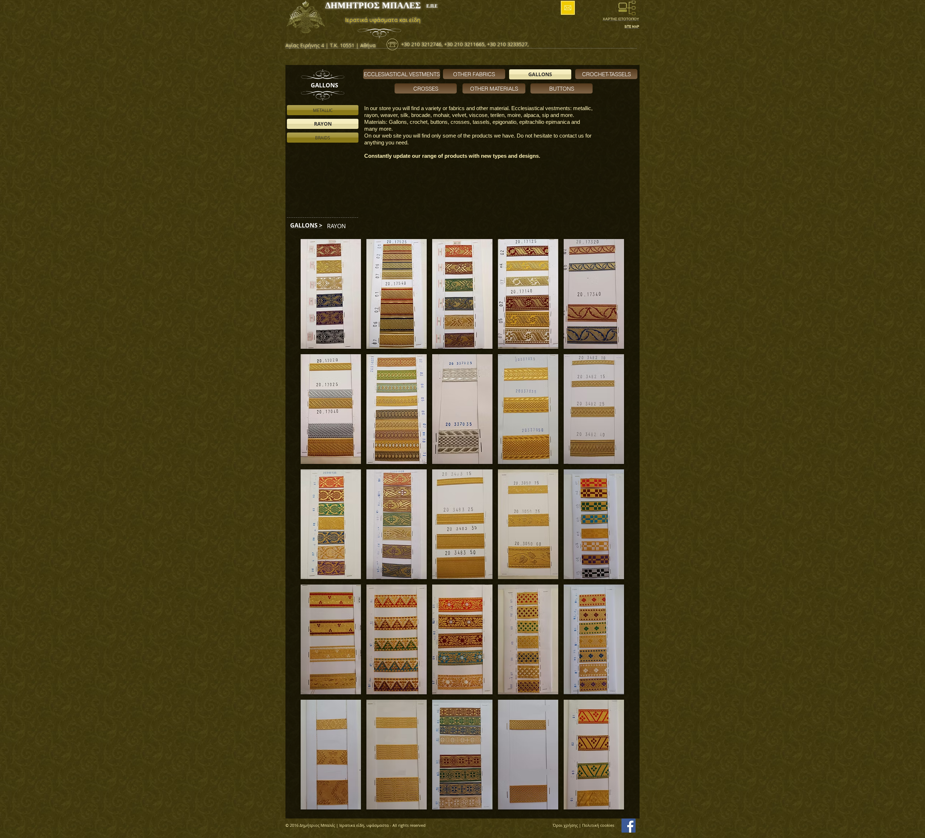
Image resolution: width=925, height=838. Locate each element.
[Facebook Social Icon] (628, 826)
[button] (331, 294)
